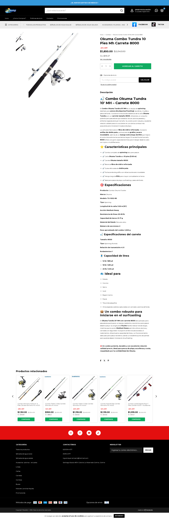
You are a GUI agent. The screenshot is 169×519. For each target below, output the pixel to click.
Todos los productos (36, 25)
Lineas (18, 467)
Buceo (18, 484)
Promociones (62, 18)
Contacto (50, 18)
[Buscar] (121, 10)
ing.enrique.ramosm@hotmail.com (75, 458)
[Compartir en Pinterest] (108, 360)
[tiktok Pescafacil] (98, 432)
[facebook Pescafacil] (79, 432)
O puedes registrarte (142, 11)
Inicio (7, 18)
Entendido (119, 516)
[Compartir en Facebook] (100, 360)
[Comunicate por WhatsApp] (156, 11)
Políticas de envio (36, 18)
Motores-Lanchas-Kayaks (25, 488)
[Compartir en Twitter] (104, 360)
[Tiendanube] (145, 510)
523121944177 (67, 449)
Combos (108, 34)
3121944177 (67, 454)
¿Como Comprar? (19, 18)
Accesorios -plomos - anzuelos (116, 25)
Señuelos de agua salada (87, 25)
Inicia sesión (145, 10)
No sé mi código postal (108, 84)
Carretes (19, 475)
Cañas (18, 471)
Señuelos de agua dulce (60, 25)
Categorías (13, 25)
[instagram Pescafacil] (70, 432)
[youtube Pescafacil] (89, 432)
